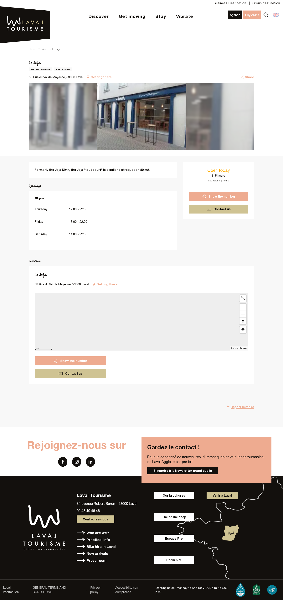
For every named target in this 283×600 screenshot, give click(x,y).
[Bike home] (256, 589)
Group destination (266, 3)
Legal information (11, 589)
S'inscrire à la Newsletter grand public (182, 470)
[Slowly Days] (272, 589)
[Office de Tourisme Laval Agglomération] (25, 13)
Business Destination (230, 3)
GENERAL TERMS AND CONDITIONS (49, 589)
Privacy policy (95, 589)
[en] (276, 15)
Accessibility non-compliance (127, 589)
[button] (266, 15)
